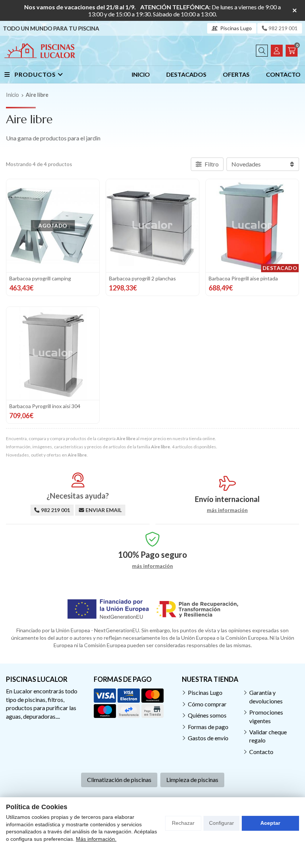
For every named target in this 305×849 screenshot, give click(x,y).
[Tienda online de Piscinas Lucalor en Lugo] (39, 50)
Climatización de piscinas (119, 779)
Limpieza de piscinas (192, 779)
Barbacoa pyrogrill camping (40, 278)
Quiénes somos (207, 715)
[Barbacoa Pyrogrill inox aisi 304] (52, 353)
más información (227, 510)
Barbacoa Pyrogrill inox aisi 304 (44, 406)
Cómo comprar (207, 704)
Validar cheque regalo (268, 736)
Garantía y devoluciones (266, 696)
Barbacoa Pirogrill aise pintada (243, 278)
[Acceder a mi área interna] (277, 51)
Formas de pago (208, 726)
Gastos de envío (208, 737)
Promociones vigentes (266, 716)
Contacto (261, 751)
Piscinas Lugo (205, 692)
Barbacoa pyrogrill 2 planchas (142, 278)
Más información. (96, 839)
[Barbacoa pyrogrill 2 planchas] (152, 225)
